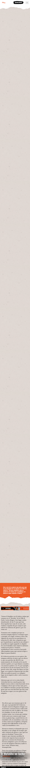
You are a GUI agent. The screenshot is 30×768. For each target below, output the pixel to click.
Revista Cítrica (6, 756)
